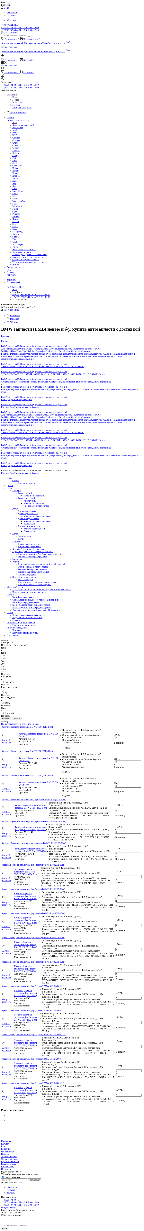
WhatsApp (11, 20)
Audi (14, 349)
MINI (8, 354)
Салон (46, 382)
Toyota (98, 354)
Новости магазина (13, 1177)
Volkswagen (111, 354)
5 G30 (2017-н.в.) (96, 374)
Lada (51, 351)
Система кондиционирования (63, 382)
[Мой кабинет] (2, 56)
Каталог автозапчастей (23, 125)
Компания (6, 1141)
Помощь (5, 1154)
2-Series (11, 366)
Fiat (85, 349)
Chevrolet (52, 349)
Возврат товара (8, 1164)
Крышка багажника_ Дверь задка (45, 389)
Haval (13, 351)
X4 (74, 366)
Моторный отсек (28, 382)
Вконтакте (12, 12)
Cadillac (30, 349)
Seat (59, 354)
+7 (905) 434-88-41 (10, 25)
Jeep (44, 351)
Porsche (41, 354)
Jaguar (39, 351)
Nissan (23, 354)
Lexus (67, 351)
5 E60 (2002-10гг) (43, 374)
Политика (6, 1169)
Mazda (78, 351)
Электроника (104, 382)
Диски (11, 382)
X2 (69, 366)
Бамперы (5, 389)
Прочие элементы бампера (27, 407)
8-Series (54, 366)
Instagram (11, 15)
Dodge (80, 349)
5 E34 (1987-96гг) (9, 374)
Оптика (39, 382)
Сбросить (17, 719)
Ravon (48, 354)
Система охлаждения (88, 382)
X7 (83, 366)
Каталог (5, 1144)
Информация (7, 1151)
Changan (38, 349)
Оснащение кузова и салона (108, 356)
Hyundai (26, 351)
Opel (28, 354)
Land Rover (59, 351)
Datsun (74, 349)
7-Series (47, 366)
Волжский (17, 102)
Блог (3, 1146)
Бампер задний (8, 399)
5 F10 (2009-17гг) (80, 374)
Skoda (64, 354)
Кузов (17, 382)
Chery (45, 349)
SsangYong (77, 354)
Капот (19, 389)
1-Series (4, 366)
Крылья (25, 389)
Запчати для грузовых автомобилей (48, 356)
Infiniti (33, 351)
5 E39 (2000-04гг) (26, 374)
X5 (77, 366)
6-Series (40, 366)
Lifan (72, 351)
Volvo (119, 354)
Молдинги (107, 389)
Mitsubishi (15, 354)
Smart (69, 354)
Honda (19, 351)
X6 (80, 366)
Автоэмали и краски (21, 356)
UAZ (103, 354)
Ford (89, 349)
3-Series (19, 366)
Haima (8, 351)
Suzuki (92, 354)
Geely (93, 349)
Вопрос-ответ (7, 1166)
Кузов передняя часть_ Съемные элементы (81, 389)
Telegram (14, 322)
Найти (4, 1228)
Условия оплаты (9, 1156)
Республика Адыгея (22, 107)
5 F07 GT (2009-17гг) (61, 374)
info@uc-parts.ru (11, 310)
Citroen (60, 349)
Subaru (85, 354)
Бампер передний (23, 399)
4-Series (26, 366)
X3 (71, 366)
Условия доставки (9, 1159)
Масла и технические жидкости (80, 356)
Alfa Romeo (6, 349)
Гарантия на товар (10, 1161)
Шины (31, 359)
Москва (16, 105)
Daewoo (67, 349)
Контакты (6, 1149)
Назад (15, 97)
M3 (62, 366)
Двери (13, 389)
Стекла (4, 382)
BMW (19, 349)
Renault (54, 354)
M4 (66, 366)
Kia (47, 351)
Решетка (116, 389)
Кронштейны (7, 407)
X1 (59, 366)
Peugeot (34, 354)
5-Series (33, 366)
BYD (24, 349)
